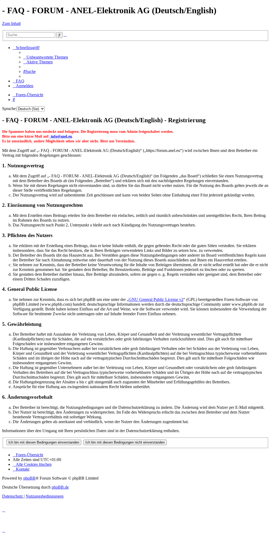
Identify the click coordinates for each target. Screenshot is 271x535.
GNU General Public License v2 (156, 299)
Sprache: (9, 108)
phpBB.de (60, 487)
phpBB (29, 478)
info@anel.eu (61, 136)
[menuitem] (45, 57)
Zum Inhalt (11, 23)
